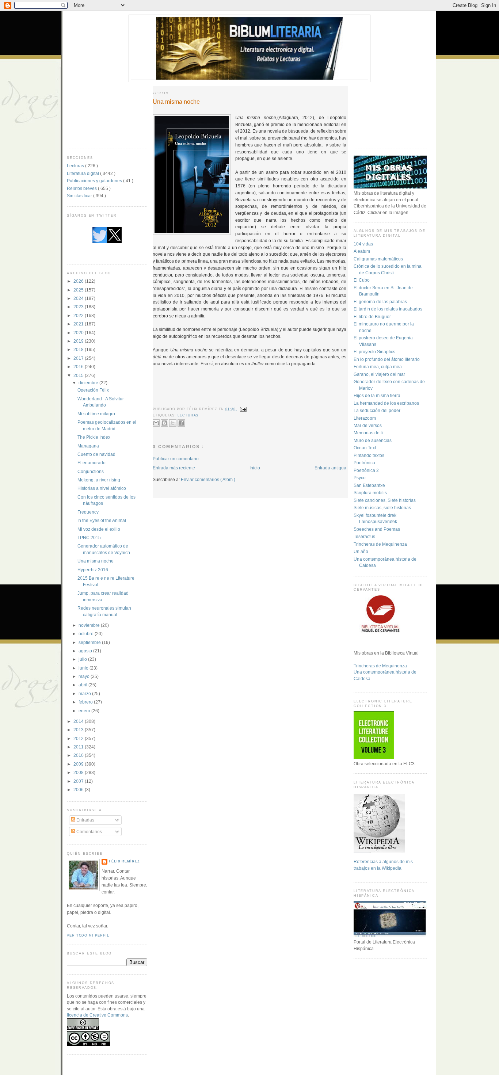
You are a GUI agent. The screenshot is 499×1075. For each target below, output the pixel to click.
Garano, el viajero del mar (379, 374)
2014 (79, 721)
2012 (79, 738)
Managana (88, 445)
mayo (85, 676)
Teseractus (364, 536)
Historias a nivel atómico (101, 488)
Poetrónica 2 (366, 470)
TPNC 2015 (89, 537)
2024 (79, 298)
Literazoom (365, 418)
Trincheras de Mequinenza (380, 544)
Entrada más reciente (174, 467)
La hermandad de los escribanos (386, 403)
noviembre (90, 625)
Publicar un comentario (176, 458)
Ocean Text (365, 447)
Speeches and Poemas (377, 529)
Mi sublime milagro (96, 413)
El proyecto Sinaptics (374, 351)
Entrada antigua (330, 467)
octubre (87, 633)
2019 (79, 341)
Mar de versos (368, 425)
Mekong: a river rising (98, 479)
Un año (361, 551)
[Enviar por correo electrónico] (156, 423)
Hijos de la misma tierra (377, 395)
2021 (79, 323)
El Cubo (362, 280)
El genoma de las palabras (380, 301)
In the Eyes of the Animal (101, 520)
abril (83, 684)
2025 (79, 289)
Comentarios (88, 831)
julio (83, 659)
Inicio (255, 467)
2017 (79, 358)
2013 (79, 729)
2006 (79, 789)
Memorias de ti (368, 432)
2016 (79, 366)
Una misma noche (95, 561)
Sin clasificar (80, 195)
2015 (79, 375)
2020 (79, 332)
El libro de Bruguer (372, 316)
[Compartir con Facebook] (181, 423)
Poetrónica (364, 462)
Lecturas (76, 165)
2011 (79, 746)
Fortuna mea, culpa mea (378, 366)
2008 (79, 772)
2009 (79, 764)
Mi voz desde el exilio (98, 529)
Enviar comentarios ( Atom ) (208, 479)
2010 (79, 755)
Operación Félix (93, 390)
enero (85, 710)
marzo (85, 693)
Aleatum (362, 251)
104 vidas (363, 243)
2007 (79, 781)
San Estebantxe (369, 485)
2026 (79, 281)
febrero (86, 701)
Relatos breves (82, 188)
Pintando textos (369, 455)
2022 (79, 315)
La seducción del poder (377, 410)
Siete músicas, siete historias (382, 507)
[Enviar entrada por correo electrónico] (242, 409)
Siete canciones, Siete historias (385, 500)
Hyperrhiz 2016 (92, 569)
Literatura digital (83, 173)
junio (84, 668)
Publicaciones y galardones (95, 180)
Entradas (84, 819)
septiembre (90, 642)
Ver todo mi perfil (88, 935)
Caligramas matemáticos (378, 258)
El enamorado (91, 462)
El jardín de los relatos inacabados (388, 308)
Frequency (88, 512)
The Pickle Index (93, 437)
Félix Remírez (124, 861)
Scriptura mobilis (370, 492)
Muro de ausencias (373, 440)
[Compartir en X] (172, 423)
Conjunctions (90, 471)
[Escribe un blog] (164, 423)
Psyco (360, 477)
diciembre (89, 382)
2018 (79, 349)
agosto (86, 650)
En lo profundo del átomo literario (387, 359)
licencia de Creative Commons (97, 1015)
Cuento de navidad (96, 454)
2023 (79, 306)
